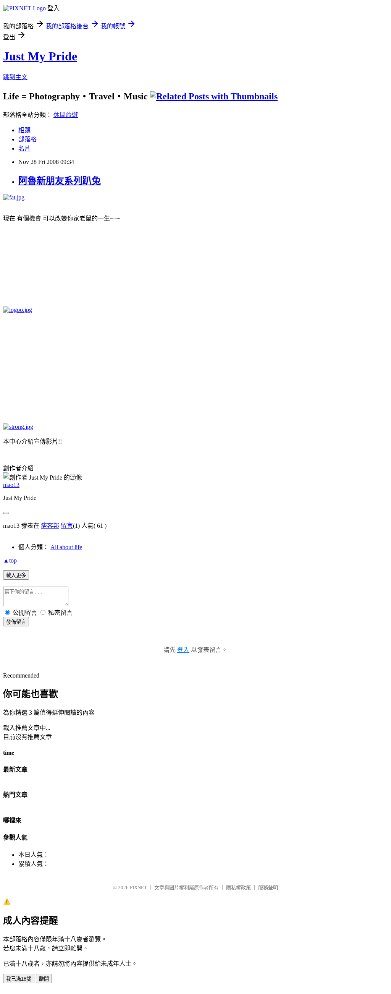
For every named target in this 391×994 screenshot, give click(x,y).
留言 (67, 525)
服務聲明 (268, 887)
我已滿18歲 (18, 979)
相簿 (24, 130)
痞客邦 (50, 525)
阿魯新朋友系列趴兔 (59, 181)
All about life (66, 547)
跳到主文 (15, 77)
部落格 (27, 139)
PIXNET (138, 887)
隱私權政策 (238, 887)
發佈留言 (16, 622)
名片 (24, 148)
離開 (44, 979)
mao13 (11, 485)
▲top (10, 560)
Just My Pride (40, 56)
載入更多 (16, 575)
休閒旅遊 (65, 115)
